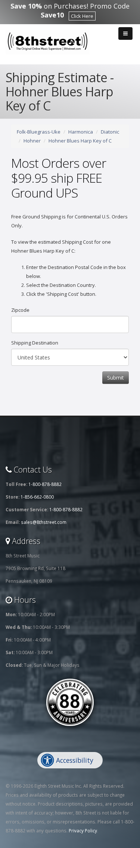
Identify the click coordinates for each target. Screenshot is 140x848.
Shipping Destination (34, 342)
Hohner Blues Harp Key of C (80, 140)
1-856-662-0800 (37, 497)
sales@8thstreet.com (43, 522)
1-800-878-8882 (45, 484)
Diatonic (110, 131)
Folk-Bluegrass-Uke (38, 131)
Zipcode (20, 310)
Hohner (32, 140)
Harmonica (80, 131)
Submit (115, 377)
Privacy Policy (83, 830)
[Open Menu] (125, 33)
